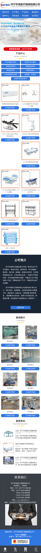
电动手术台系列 (30, 62)
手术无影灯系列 (10, 62)
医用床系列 (11, 70)
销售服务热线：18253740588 (20, 49)
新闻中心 (5, 16)
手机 (15, 551)
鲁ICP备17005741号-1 (24, 537)
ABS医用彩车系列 (10, 74)
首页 (5, 551)
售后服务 (25, 16)
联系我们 (35, 16)
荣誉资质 (15, 16)
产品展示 (25, 12)
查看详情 (20, 307)
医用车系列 (30, 70)
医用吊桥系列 (10, 66)
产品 (35, 551)
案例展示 (35, 12)
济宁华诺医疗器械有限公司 (24, 532)
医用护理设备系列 (20, 78)
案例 (25, 551)
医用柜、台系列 (30, 74)
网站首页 (5, 12)
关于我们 (15, 12)
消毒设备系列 (30, 66)
